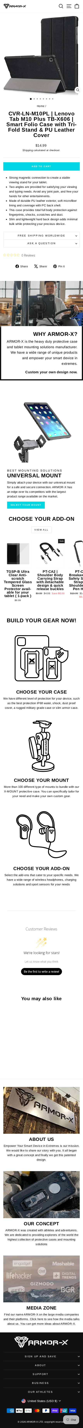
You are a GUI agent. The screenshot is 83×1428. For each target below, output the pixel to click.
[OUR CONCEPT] (41, 1194)
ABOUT (40, 1365)
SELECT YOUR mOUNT (26, 505)
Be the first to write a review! (41, 971)
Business (40, 1383)
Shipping (28, 150)
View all (41, 529)
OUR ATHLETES (40, 1391)
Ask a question (41, 243)
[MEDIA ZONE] (41, 1279)
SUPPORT (40, 1374)
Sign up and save (41, 1356)
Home (41, 106)
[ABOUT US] (41, 1110)
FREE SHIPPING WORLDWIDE (41, 235)
